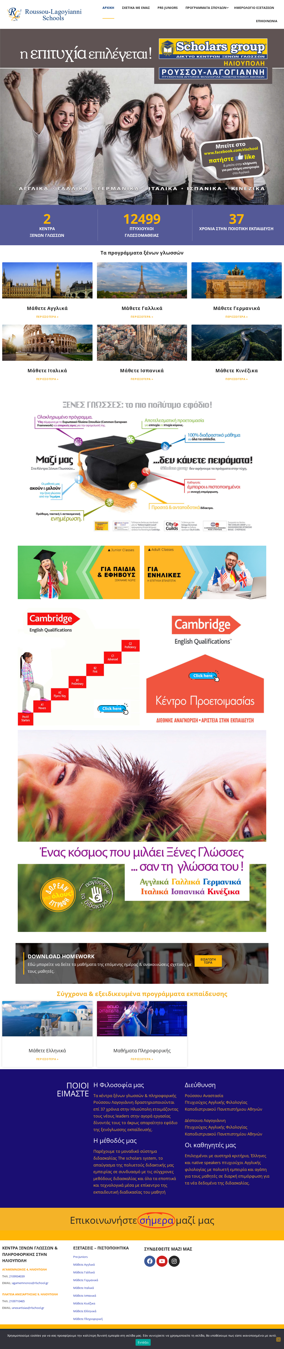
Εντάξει (143, 1342)
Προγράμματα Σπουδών (205, 8)
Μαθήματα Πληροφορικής (142, 1050)
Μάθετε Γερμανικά (236, 308)
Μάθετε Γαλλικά (142, 308)
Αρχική (108, 8)
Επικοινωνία (266, 21)
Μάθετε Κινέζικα (236, 370)
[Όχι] (278, 1339)
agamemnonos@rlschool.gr (30, 1283)
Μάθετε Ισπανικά (142, 370)
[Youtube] (162, 1261)
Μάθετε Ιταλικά (47, 370)
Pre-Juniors (168, 8)
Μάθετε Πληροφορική (88, 1319)
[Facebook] (149, 1261)
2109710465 (17, 1301)
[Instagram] (174, 1261)
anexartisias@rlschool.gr (28, 1308)
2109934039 (17, 1276)
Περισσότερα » (47, 317)
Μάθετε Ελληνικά (47, 1050)
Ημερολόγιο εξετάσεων (254, 8)
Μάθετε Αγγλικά (47, 308)
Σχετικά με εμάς (136, 8)
